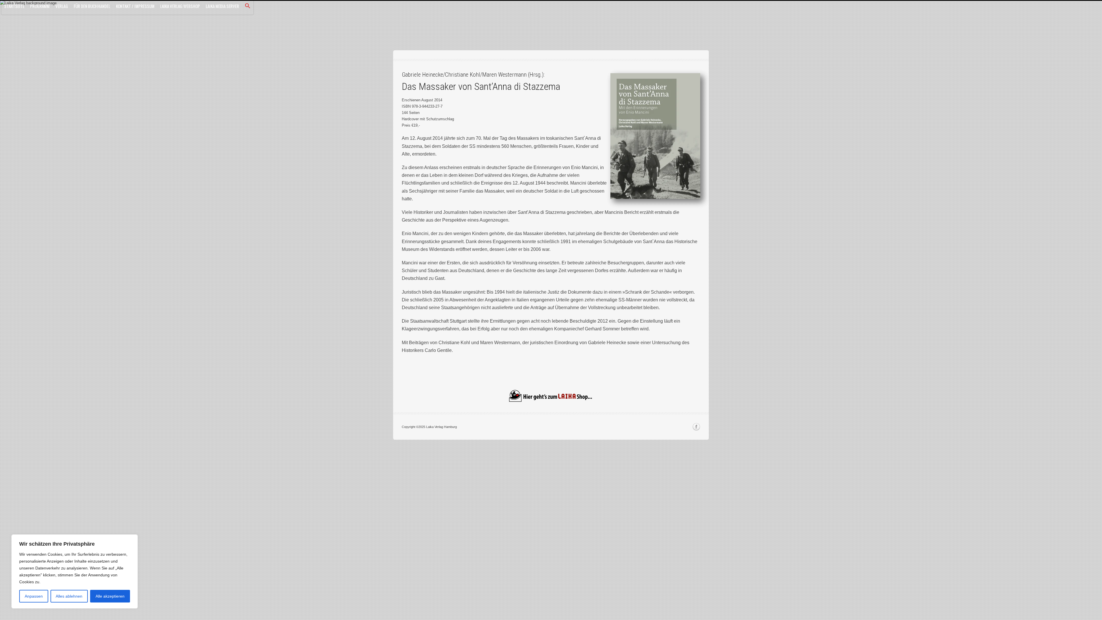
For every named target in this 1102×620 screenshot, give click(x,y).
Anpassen (34, 596)
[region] (74, 571)
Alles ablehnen (69, 596)
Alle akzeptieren (110, 596)
